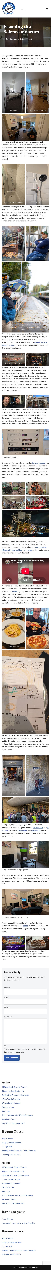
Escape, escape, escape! (11, 1142)
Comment (8, 1017)
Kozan (25, 926)
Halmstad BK (38, 827)
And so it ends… (8, 1138)
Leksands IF (35, 830)
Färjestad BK (22, 830)
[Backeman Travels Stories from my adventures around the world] (9, 9)
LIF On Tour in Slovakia (11, 1099)
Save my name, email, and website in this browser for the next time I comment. (25, 1050)
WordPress (33, 1267)
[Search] (47, 9)
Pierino (14, 591)
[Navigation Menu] (22, 9)
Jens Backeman (11, 39)
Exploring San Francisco (11, 1155)
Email (7, 997)
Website (7, 1007)
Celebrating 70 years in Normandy (15, 1095)
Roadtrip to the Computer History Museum (19, 1151)
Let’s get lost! (7, 1146)
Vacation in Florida (9, 1119)
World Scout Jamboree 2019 (13, 1123)
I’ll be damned (7, 1219)
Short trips (6, 1111)
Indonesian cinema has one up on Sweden (18, 1223)
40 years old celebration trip (13, 1091)
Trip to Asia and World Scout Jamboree (17, 1115)
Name (7, 988)
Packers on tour (8, 1107)
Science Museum (38, 463)
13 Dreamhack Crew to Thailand (15, 1087)
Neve (15, 1267)
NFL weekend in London (11, 1103)
